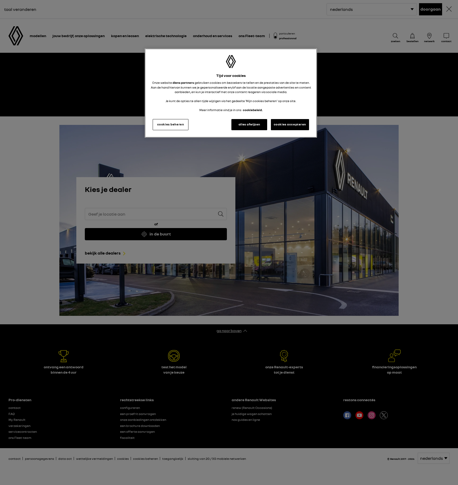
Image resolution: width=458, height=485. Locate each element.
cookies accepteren (290, 124)
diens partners (183, 83)
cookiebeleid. (253, 110)
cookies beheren (170, 124)
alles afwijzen (249, 124)
